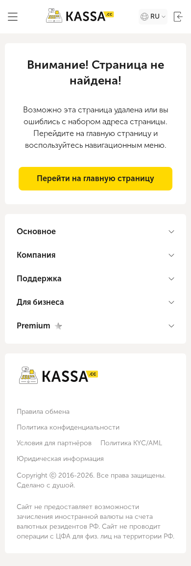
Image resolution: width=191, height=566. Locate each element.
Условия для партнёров (54, 443)
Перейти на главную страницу (95, 178)
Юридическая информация (60, 459)
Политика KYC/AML (131, 443)
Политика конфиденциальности (68, 427)
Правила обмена (43, 411)
